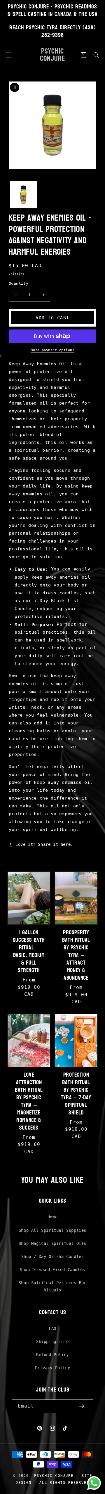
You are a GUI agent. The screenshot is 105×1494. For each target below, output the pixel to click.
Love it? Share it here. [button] (44, 844)
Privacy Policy (52, 1367)
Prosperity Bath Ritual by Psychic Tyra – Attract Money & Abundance (76, 955)
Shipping (16, 273)
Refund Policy (52, 1354)
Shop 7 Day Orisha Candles (52, 1256)
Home (52, 1217)
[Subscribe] (81, 1406)
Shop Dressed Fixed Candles (52, 1269)
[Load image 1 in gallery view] (23, 195)
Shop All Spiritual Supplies (52, 1230)
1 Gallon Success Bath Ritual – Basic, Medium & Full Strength (29, 951)
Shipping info (52, 1341)
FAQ (52, 1328)
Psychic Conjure (54, 1475)
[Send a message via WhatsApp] (94, 1483)
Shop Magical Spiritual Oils (52, 1243)
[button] (8, 55)
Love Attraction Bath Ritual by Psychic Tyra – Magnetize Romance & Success (29, 1101)
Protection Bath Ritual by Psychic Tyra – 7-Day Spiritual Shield (76, 1093)
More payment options (52, 350)
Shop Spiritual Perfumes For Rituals (52, 1286)
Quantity (18, 283)
